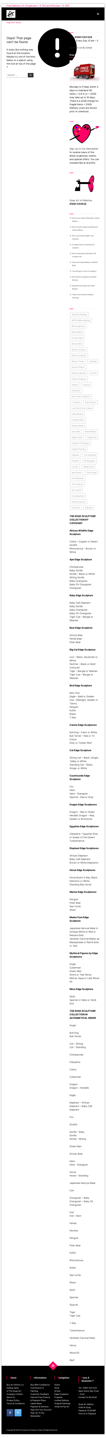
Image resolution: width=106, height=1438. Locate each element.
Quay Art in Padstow (81, 200)
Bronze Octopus (78, 349)
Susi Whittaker (78, 478)
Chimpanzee (76, 567)
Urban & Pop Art (78, 502)
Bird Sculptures (78, 326)
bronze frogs (77, 338)
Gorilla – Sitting (78, 1139)
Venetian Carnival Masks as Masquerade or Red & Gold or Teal (84, 942)
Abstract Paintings (79, 314)
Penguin (74, 707)
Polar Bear (75, 642)
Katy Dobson (90, 402)
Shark (73, 910)
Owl (72, 1212)
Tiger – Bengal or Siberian (84, 671)
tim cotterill (76, 490)
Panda (73, 1223)
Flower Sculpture (79, 379)
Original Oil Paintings (80, 443)
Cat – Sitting (76, 1043)
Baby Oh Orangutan (80, 584)
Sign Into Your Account (41, 1409)
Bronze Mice (77, 344)
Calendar (93, 361)
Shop (56, 1388)
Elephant (74, 1109)
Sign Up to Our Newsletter (84, 148)
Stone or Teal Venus (80, 974)
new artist (76, 431)
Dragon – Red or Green (82, 812)
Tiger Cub (75, 1315)
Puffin (73, 710)
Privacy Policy (13, 1400)
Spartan (74, 1297)
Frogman (58, 1397)
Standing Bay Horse (80, 884)
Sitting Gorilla (77, 577)
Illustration (76, 390)
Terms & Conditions (16, 1403)
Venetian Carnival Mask (82, 1338)
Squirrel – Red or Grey (81, 797)
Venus (73, 1345)
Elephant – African (80, 1102)
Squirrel (74, 1304)
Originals (75, 455)
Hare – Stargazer (79, 793)
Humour (86, 385)
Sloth (72, 996)
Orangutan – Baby (79, 1197)
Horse (73, 1172)
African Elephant (79, 855)
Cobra (73, 1069)
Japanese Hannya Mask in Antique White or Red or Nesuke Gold (84, 932)
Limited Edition (78, 420)
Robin (73, 714)
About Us (11, 1397)
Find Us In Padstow (87, 1413)
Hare (72, 790)
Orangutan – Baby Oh (81, 1201)
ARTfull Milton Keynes (81, 320)
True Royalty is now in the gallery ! (84, 271)
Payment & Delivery (39, 1406)
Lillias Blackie (77, 414)
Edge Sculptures (79, 373)
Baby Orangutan (79, 581)
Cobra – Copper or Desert (84, 541)
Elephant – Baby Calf (81, 1106)
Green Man (76, 971)
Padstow (75, 461)
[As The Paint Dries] (85, 133)
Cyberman (75, 967)
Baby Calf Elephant (80, 602)
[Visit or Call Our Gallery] (85, 185)
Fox (72, 786)
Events (93, 373)
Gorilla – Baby (77, 1132)
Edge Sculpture (61, 1394)
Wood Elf (74, 1352)
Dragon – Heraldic (79, 1087)
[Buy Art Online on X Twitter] (17, 1412)
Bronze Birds (77, 332)
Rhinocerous (76, 1260)
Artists (57, 1391)
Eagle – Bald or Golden (82, 696)
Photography (89, 461)
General (75, 385)
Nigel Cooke (77, 437)
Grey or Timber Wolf (81, 743)
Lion (72, 1190)
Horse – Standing (79, 1175)
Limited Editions (61, 1400)
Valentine (89, 507)
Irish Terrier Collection (81, 396)
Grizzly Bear (76, 635)
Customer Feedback (40, 1394)
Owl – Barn (75, 1215)
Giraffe (73, 545)
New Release (90, 431)
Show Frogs (92, 472)
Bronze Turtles (78, 361)
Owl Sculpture (90, 455)
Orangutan (75, 588)
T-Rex (73, 717)
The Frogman (77, 484)
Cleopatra (75, 1062)
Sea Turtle (75, 906)
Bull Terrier (76, 1036)
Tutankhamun (77, 840)
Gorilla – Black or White (82, 574)
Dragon (74, 1084)
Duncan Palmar (78, 367)
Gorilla (73, 1135)
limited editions (78, 426)
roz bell (75, 467)
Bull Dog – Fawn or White (83, 732)
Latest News (36, 1403)
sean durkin (77, 472)
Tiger (72, 1312)
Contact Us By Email (81, 47)
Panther (74, 1230)
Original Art (92, 437)
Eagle (72, 1095)
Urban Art (76, 507)
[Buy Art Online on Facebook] (10, 1412)
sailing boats (88, 467)
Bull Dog (74, 1032)
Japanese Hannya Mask (83, 1183)
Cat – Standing (78, 1047)
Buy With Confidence (40, 1385)
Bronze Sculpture (79, 355)
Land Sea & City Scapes (82, 408)
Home (57, 1385)
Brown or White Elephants (84, 862)
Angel (73, 964)
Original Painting (79, 449)
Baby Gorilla (76, 570)
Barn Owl (75, 693)
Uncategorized (78, 496)
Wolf (72, 1360)
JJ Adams (76, 402)
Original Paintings (62, 1403)
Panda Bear (76, 638)
